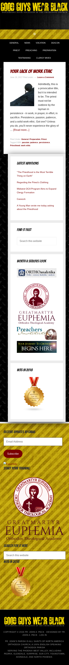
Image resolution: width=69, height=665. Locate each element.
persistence (44, 142)
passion (25, 142)
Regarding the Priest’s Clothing (32, 182)
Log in (43, 635)
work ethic (25, 145)
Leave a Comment (45, 77)
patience (34, 142)
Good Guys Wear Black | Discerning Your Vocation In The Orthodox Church (34, 14)
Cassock (21, 199)
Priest (44, 139)
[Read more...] (21, 130)
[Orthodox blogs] (34, 410)
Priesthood (15, 145)
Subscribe (13, 453)
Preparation (35, 139)
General (25, 139)
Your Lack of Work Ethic (31, 71)
